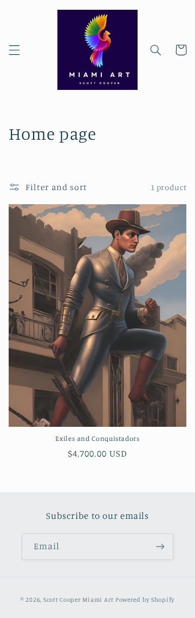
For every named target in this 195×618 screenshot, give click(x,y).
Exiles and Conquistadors (97, 438)
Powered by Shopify (144, 599)
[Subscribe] (160, 547)
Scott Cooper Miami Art (78, 599)
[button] (14, 49)
